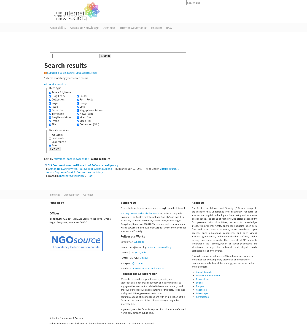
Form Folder (87, 99)
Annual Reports (204, 272)
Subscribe (139, 241)
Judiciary (97, 172)
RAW (169, 28)
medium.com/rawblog (159, 247)
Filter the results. (55, 84)
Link (82, 106)
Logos (199, 282)
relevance (59, 158)
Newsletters (202, 279)
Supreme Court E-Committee (73, 172)
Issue (55, 106)
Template (58, 113)
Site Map (55, 194)
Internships (202, 293)
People (200, 286)
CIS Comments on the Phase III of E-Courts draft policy (83, 165)
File (54, 124)
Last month (59, 141)
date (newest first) (78, 158)
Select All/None (61, 92)
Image (83, 103)
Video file (85, 117)
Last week (58, 138)
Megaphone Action (91, 110)
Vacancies (201, 289)
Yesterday (57, 134)
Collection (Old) (89, 124)
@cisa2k (143, 257)
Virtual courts (168, 168)
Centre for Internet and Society (147, 268)
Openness (109, 28)
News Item (86, 113)
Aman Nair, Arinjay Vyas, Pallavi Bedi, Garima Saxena (80, 168)
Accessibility (58, 28)
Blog (90, 176)
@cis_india (140, 252)
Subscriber (58, 110)
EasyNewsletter (61, 117)
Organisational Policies (208, 275)
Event (55, 120)
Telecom (156, 28)
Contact (88, 194)
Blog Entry (58, 96)
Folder (83, 96)
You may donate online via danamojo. (140, 213)
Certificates (202, 296)
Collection (58, 99)
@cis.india (137, 263)
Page (55, 103)
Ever (54, 145)
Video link (85, 120)
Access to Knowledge (84, 28)
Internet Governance (133, 28)
